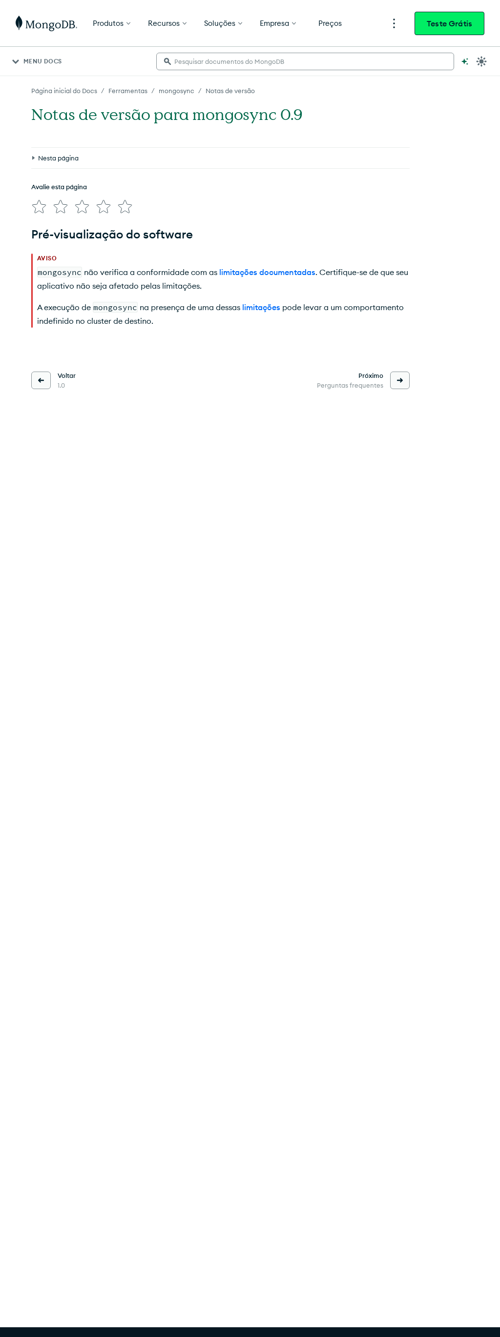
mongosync (176, 91)
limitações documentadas (267, 272)
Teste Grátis (449, 23)
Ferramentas (127, 91)
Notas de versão (230, 91)
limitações (261, 307)
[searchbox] (305, 61)
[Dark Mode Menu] (481, 61)
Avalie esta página (59, 187)
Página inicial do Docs (64, 91)
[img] (39, 207)
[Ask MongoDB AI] (465, 61)
